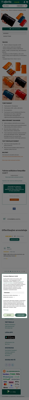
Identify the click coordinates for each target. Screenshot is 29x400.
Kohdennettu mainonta (8, 297)
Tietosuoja (5, 310)
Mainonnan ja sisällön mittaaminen (10, 295)
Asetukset (9, 315)
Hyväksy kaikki (20, 315)
